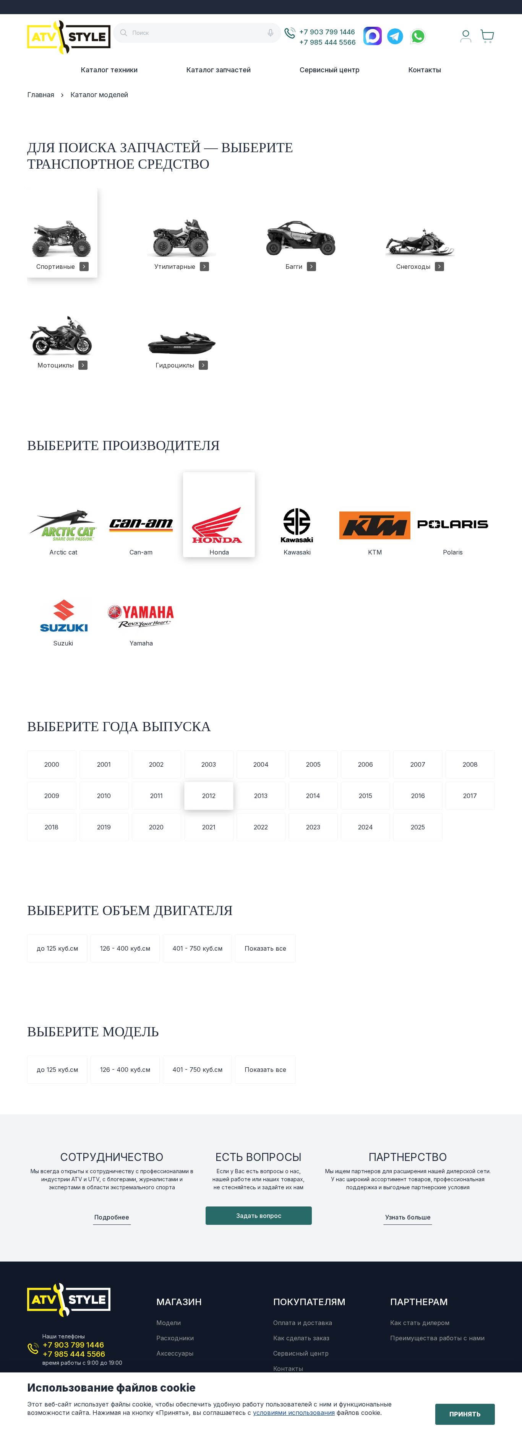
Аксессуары (174, 1353)
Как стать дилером (419, 1323)
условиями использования (294, 1412)
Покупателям (309, 1301)
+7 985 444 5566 (327, 42)
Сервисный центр (330, 70)
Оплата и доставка (302, 1323)
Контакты (425, 70)
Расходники (175, 1338)
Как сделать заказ (301, 1338)
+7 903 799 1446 (327, 32)
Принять (465, 1414)
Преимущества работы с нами (437, 1338)
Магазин (179, 1301)
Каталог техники (109, 70)
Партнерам (419, 1301)
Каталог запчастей (218, 70)
